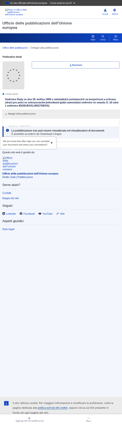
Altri (62, 213)
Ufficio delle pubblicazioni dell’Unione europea (30, 173)
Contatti (6, 193)
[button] (52, 142)
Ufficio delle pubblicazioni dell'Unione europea (37, 25)
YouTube (47, 213)
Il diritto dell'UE (11, 94)
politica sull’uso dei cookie (53, 407)
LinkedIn (11, 213)
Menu (115, 40)
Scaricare (77, 65)
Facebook (29, 213)
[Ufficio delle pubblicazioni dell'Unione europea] (23, 12)
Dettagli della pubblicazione (22, 114)
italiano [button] (115, 14)
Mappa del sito (10, 198)
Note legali (8, 229)
